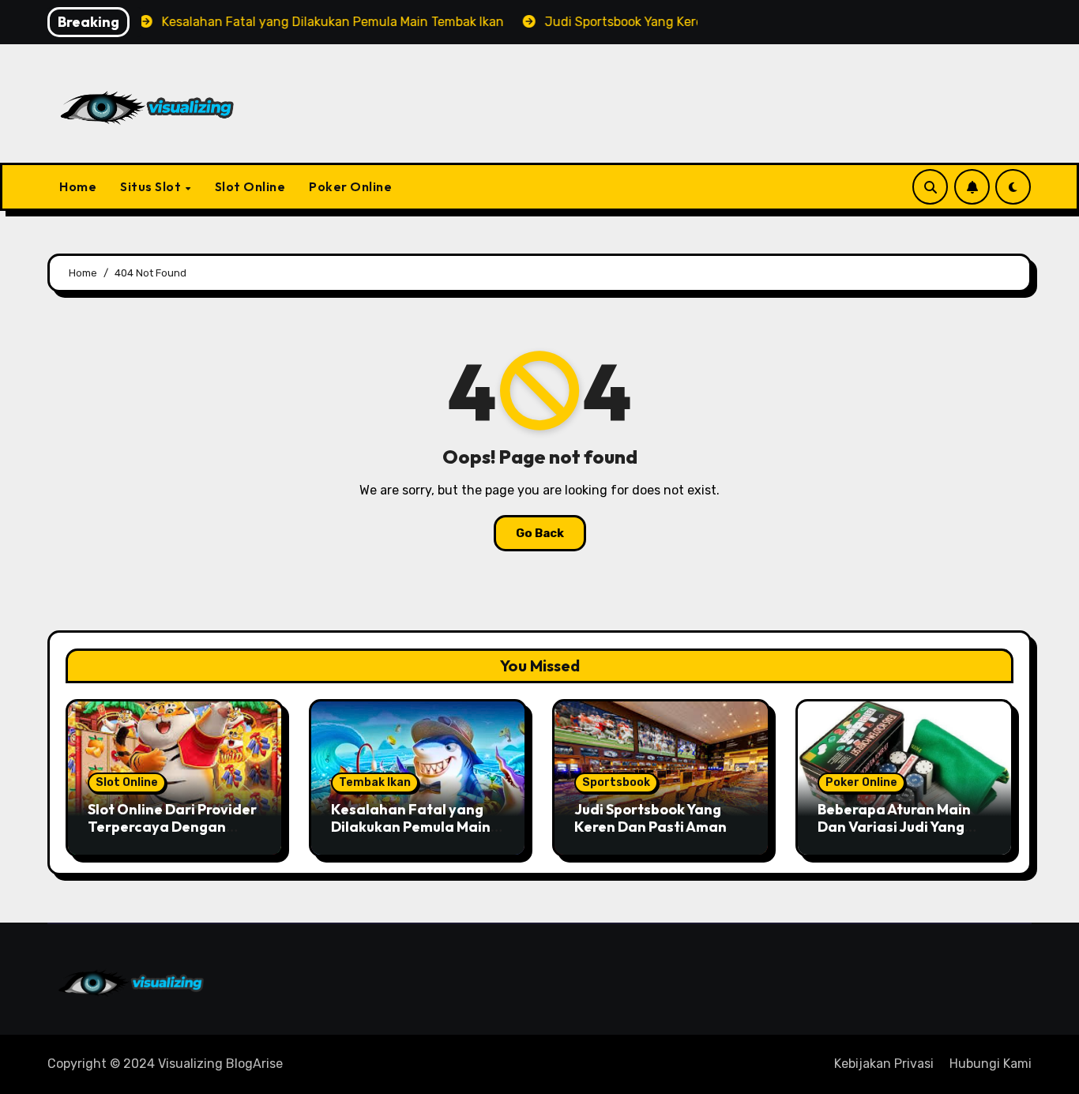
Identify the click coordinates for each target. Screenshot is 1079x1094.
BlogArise (254, 1063)
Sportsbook (616, 782)
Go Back (540, 533)
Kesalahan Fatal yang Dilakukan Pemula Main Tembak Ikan (411, 826)
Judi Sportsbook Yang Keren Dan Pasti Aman (650, 818)
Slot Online (250, 186)
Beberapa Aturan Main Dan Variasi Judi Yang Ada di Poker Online (894, 826)
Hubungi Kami (990, 1063)
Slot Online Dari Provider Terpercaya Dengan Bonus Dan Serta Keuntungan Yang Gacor (172, 835)
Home (77, 186)
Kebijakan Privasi (884, 1063)
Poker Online (350, 186)
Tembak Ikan (375, 782)
